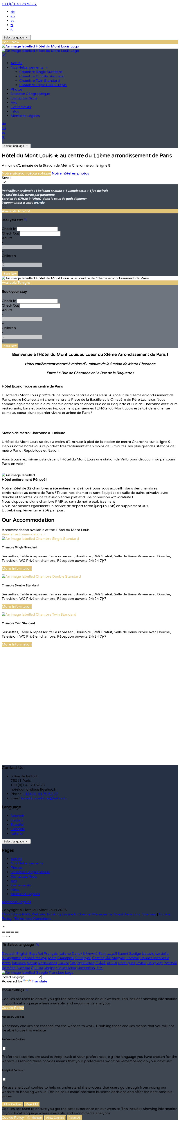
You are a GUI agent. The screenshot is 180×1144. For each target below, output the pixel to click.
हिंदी (108, 958)
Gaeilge (135, 953)
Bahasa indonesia (154, 958)
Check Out (10, 233)
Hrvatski (132, 958)
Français (18, 829)
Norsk (32, 963)
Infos (15, 111)
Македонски (11, 958)
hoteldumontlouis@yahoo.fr (44, 798)
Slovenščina (66, 968)
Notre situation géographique (26, 173)
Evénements (21, 107)
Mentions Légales (25, 116)
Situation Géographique (30, 94)
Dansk (77, 953)
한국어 (112, 963)
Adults (7, 238)
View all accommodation (22, 534)
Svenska (23, 968)
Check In (9, 229)
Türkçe (63, 963)
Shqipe (49, 968)
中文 (99, 968)
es (12, 20)
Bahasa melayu (34, 958)
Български (65, 958)
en (13, 16)
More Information (17, 568)
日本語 (100, 963)
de (13, 12)
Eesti (102, 953)
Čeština (98, 958)
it (12, 29)
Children (9, 256)
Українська (85, 963)
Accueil (16, 63)
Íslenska (19, 963)
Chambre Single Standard (40, 72)
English (17, 820)
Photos (17, 89)
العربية (112, 953)
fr (12, 25)
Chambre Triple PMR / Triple (43, 85)
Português (126, 963)
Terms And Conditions (32, 919)
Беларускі (83, 958)
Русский (170, 963)
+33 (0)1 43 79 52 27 (19, 4)
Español (17, 824)
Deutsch (17, 816)
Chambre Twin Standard (39, 80)
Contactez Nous (24, 98)
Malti (52, 958)
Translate (39, 981)
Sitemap (149, 914)
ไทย (73, 963)
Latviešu (162, 953)
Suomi (123, 953)
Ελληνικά (90, 953)
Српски (37, 968)
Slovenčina (86, 968)
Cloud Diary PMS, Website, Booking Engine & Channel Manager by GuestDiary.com (71, 914)
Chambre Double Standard (41, 76)
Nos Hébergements (27, 67)
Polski (141, 963)
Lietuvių (148, 953)
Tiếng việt (155, 963)
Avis (14, 102)
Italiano (17, 833)
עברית (6, 963)
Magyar (118, 958)
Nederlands (47, 963)
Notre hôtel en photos (70, 173)
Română (9, 968)
